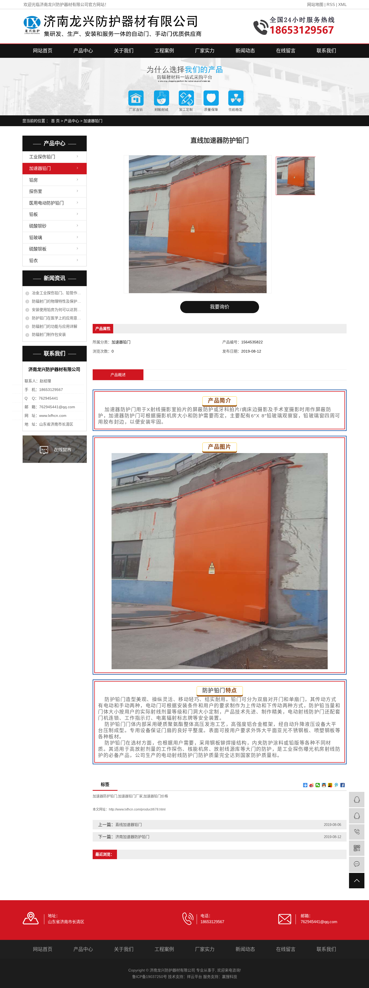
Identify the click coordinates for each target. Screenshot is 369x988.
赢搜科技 (229, 976)
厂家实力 (204, 50)
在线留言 (286, 50)
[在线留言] (356, 864)
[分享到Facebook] (342, 785)
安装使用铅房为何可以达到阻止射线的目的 (58, 309)
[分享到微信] (318, 785)
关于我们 (123, 50)
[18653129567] (356, 832)
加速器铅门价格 (155, 796)
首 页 (55, 121)
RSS (331, 4)
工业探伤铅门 (42, 157)
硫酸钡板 (37, 249)
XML (342, 4)
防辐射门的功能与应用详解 (54, 326)
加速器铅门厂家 (130, 796)
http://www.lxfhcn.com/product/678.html (137, 809)
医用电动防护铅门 (46, 203)
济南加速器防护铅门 (132, 837)
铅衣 (33, 260)
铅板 (33, 214)
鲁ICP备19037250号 (149, 976)
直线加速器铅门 (128, 824)
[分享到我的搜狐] (330, 785)
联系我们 (326, 50)
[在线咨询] (356, 799)
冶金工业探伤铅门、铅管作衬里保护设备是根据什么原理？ (58, 293)
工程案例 (164, 50)
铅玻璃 (35, 237)
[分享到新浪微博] (311, 785)
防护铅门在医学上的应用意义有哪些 (58, 318)
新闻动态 (245, 50)
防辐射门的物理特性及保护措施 (58, 301)
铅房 (33, 180)
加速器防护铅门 (105, 796)
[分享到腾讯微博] (336, 785)
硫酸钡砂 (37, 226)
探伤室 (35, 191)
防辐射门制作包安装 (49, 334)
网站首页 (42, 50)
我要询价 (219, 307)
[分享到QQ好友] (324, 785)
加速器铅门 (92, 121)
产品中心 (83, 50)
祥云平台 (194, 976)
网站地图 (315, 4)
